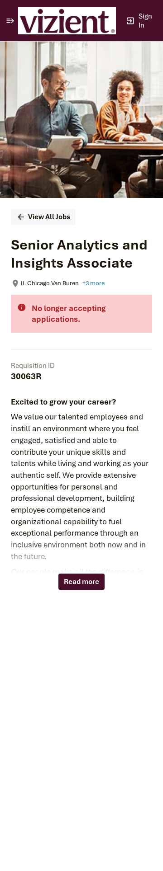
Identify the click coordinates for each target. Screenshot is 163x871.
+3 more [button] (93, 283)
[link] (67, 21)
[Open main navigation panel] (9, 20)
